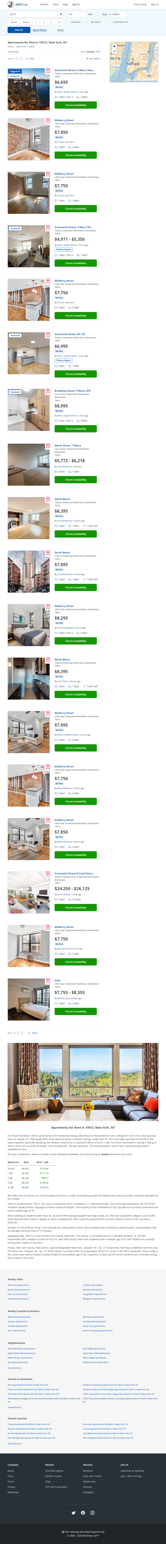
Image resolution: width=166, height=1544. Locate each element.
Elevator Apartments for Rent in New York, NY (30, 1428)
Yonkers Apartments (93, 1285)
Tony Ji (61, 141)
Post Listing (140, 4)
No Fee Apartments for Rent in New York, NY (29, 1433)
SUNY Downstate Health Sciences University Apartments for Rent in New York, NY (120, 1400)
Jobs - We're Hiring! (131, 1476)
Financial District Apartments (22, 1348)
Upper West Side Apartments (22, 1353)
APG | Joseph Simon (67, 91)
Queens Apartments (17, 1321)
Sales (56, 4)
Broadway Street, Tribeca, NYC (73, 390)
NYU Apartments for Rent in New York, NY (28, 1384)
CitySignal (88, 1492)
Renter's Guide (53, 1476)
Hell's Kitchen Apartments (20, 1357)
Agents (76, 4)
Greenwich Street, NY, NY (70, 334)
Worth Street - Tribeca (68, 445)
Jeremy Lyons (64, 998)
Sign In (154, 4)
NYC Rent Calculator (56, 1486)
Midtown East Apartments (95, 1362)
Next (31, 58)
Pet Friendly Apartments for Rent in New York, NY (31, 1437)
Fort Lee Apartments (18, 1294)
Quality (90, 51)
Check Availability (75, 105)
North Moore (62, 499)
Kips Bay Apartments (18, 1362)
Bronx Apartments (17, 1330)
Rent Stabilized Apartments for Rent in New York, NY (108, 1437)
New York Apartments (18, 1285)
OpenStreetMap (151, 81)
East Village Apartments (94, 1348)
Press (10, 1476)
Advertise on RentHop (132, 1470)
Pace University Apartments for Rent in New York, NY (33, 1389)
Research (88, 1470)
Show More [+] (15, 1367)
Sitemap (87, 1486)
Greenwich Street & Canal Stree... (75, 873)
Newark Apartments (92, 1289)
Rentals (44, 4)
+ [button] (114, 46)
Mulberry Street (64, 120)
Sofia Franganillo (66, 627)
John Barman (64, 948)
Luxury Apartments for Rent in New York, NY (104, 1428)
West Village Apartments (95, 1357)
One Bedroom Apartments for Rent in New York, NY (108, 1433)
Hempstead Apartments (94, 1321)
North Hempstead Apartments (98, 1330)
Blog (65, 4)
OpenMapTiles (137, 81)
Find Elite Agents (54, 1470)
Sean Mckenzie (65, 466)
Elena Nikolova (65, 788)
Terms (11, 1481)
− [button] (114, 51)
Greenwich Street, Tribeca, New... (75, 70)
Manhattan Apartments (19, 1316)
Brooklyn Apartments (93, 1316)
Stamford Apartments (18, 1298)
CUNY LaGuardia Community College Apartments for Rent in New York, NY (118, 1393)
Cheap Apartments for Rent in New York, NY (29, 1424)
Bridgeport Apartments (94, 1298)
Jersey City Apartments (19, 1289)
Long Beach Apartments (94, 1294)
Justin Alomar (64, 894)
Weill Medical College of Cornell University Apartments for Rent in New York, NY (44, 1400)
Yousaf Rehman (65, 520)
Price (98, 51)
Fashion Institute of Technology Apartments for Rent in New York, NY (116, 1389)
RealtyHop (13, 1492)
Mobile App (89, 1481)
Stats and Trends (92, 1476)
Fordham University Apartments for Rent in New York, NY (110, 1384)
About (11, 1470)
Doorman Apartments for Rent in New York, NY (105, 1424)
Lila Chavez (63, 681)
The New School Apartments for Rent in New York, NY (33, 1393)
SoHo (58, 980)
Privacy (11, 1486)
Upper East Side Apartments (96, 1353)
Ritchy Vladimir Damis (68, 734)
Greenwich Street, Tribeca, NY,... (74, 227)
